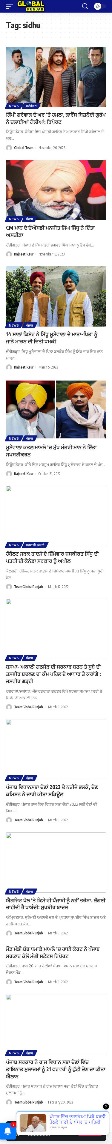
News (14, 106)
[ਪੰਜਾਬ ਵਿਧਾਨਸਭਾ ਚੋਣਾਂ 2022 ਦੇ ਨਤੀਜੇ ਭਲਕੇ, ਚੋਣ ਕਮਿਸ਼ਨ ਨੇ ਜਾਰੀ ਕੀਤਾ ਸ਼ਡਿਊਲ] (56, 749)
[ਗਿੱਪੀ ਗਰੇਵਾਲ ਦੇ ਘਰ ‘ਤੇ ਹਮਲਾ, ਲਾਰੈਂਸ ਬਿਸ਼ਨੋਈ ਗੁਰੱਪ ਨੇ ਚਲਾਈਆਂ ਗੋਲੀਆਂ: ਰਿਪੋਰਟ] (56, 77)
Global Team (23, 147)
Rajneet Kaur (23, 254)
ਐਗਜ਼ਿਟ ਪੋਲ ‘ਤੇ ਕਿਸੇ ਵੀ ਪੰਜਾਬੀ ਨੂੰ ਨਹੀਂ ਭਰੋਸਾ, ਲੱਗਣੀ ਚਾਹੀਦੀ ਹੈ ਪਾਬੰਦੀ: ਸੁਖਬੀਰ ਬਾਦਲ (55, 904)
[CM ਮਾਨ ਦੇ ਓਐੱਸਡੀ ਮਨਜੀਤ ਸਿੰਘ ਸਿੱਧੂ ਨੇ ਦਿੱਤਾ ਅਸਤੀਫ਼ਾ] (56, 190)
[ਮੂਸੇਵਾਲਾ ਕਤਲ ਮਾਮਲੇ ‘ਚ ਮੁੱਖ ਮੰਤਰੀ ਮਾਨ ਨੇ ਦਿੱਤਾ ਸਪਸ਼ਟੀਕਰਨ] (56, 409)
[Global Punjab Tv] (31, 6)
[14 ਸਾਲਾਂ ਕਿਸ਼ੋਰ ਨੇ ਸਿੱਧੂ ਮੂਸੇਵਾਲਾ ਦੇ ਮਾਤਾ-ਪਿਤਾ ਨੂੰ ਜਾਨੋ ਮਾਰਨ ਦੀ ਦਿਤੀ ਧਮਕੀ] (56, 296)
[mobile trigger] (11, 6)
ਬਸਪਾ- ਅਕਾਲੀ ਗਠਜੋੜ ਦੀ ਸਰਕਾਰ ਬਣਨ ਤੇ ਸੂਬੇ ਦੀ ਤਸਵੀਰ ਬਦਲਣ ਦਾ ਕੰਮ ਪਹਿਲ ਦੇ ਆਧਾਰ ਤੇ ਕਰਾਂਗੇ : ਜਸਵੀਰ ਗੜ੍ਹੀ (53, 673)
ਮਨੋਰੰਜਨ (31, 106)
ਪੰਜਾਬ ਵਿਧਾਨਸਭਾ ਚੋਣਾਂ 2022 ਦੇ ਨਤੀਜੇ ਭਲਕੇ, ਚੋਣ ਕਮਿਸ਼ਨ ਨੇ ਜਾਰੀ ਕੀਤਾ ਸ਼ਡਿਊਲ (52, 790)
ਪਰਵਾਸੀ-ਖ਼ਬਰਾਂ (35, 545)
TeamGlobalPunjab (28, 586)
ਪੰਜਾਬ (29, 219)
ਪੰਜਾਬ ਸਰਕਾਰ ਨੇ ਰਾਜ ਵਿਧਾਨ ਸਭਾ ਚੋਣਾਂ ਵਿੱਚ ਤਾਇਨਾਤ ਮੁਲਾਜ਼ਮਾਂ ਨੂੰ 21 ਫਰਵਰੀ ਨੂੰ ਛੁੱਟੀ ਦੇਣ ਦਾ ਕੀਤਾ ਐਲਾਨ (55, 1069)
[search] (85, 6)
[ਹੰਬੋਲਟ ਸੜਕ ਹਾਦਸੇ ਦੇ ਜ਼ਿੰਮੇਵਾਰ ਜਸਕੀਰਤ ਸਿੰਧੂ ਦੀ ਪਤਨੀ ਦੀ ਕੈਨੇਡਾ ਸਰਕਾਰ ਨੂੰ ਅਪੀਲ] (56, 516)
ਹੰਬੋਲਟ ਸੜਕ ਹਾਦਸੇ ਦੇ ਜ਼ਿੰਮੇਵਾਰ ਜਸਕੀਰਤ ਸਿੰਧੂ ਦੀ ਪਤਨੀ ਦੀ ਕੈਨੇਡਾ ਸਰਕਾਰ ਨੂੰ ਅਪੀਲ (52, 557)
